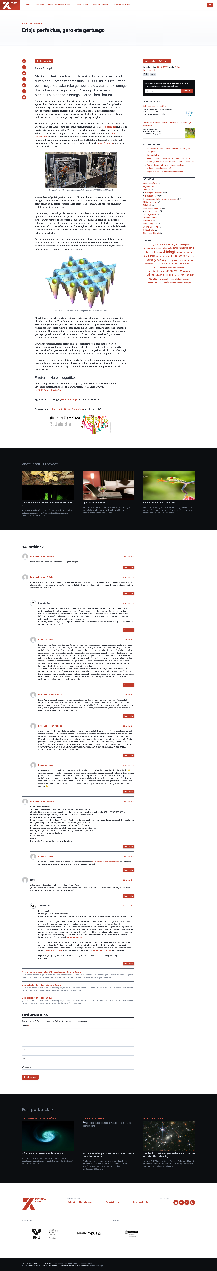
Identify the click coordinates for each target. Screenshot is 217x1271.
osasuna (155, 278)
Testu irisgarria (44, 61)
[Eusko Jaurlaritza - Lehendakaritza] (131, 1233)
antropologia (175, 245)
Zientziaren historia (151, 233)
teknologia (154, 282)
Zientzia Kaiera (112, 1202)
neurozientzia (187, 274)
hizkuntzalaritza (187, 260)
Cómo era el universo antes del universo (42, 1153)
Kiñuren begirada (150, 224)
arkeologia (148, 248)
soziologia (186, 279)
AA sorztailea (153, 155)
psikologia (177, 279)
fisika (146, 74)
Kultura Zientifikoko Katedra (79, 1202)
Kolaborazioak (36, 24)
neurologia (177, 275)
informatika (157, 264)
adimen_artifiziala (154, 245)
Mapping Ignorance (153, 1118)
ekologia (159, 256)
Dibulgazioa (150, 196)
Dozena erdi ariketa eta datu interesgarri (160, 199)
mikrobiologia (166, 275)
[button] (24, 61)
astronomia (188, 247)
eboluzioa (181, 252)
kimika (157, 267)
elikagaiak (167, 256)
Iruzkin (25, 1026)
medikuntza (152, 274)
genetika (159, 260)
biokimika (160, 252)
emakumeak (179, 256)
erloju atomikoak (74, 937)
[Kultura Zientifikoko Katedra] (45, 1234)
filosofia (191, 256)
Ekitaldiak (147, 205)
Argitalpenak (148, 186)
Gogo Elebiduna (150, 217)
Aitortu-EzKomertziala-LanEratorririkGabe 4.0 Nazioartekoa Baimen (66, 1266)
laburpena (180, 267)
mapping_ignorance (157, 271)
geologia (170, 260)
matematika (174, 271)
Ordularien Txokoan (102, 950)
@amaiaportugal (69, 399)
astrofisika (175, 248)
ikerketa (149, 263)
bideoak (150, 252)
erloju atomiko (108, 127)
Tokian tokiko (148, 230)
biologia (170, 252)
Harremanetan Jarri (141, 1202)
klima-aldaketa (169, 267)
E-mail (25, 1058)
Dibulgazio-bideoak (153, 193)
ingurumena (181, 263)
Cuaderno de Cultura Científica (39, 1118)
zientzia (166, 282)
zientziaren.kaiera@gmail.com (105, 862)
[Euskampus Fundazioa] (89, 1234)
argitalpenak (185, 245)
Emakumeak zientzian (152, 208)
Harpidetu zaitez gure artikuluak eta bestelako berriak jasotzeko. (166, 84)
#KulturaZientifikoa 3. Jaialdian (67, 409)
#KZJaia (25, 24)
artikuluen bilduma (162, 248)
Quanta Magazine (150, 227)
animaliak (165, 244)
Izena (25, 1049)
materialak (186, 271)
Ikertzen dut (148, 220)
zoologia (187, 283)
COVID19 (147, 189)
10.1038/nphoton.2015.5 (49, 390)
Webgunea (26, 1067)
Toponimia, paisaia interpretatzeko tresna (165, 172)
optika (153, 74)
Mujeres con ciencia (93, 1118)
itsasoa (190, 264)
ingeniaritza (168, 263)
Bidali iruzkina (30, 1077)
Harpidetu (187, 91)
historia (178, 260)
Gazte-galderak (149, 214)
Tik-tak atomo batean (53, 950)
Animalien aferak (150, 183)
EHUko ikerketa (149, 202)
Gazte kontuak (151, 211)
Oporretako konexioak (94, 502)
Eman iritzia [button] (128, 567)
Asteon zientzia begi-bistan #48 (159, 502)
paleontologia (167, 279)
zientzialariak (177, 283)
